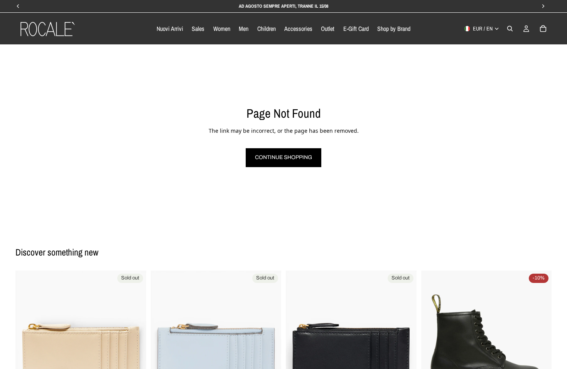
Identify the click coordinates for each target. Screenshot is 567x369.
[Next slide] (134, 336)
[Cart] (543, 28)
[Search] (509, 28)
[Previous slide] (27, 336)
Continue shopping (283, 157)
